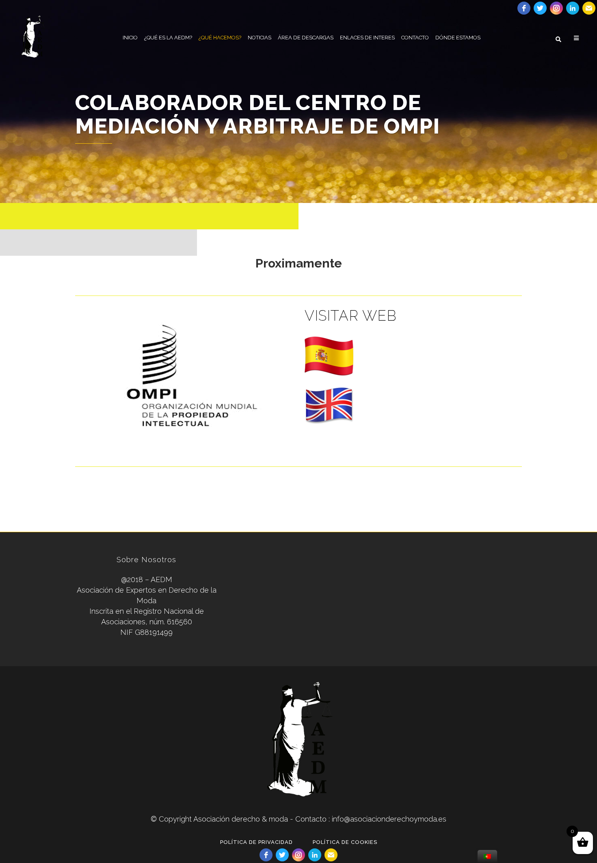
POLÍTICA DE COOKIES (345, 842)
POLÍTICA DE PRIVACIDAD (256, 842)
